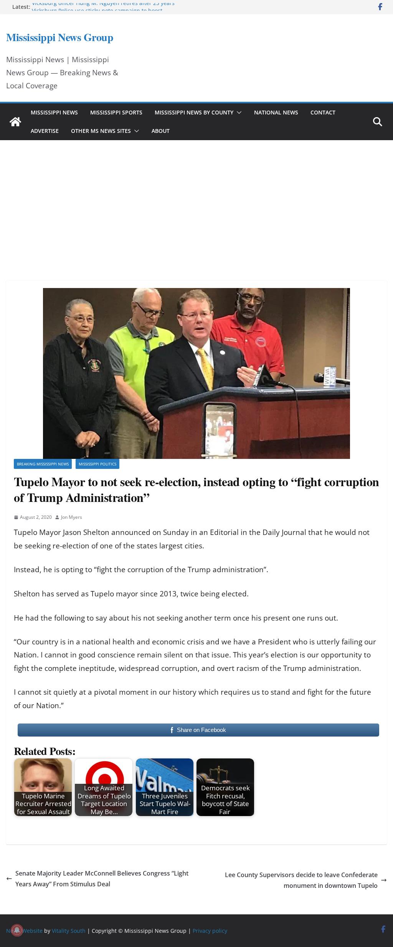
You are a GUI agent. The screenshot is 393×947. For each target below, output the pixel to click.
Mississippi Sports (116, 112)
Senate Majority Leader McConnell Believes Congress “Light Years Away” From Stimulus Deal (101, 879)
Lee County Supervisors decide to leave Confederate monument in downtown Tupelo (301, 880)
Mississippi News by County (194, 112)
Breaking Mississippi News (43, 464)
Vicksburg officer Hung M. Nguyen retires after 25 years (103, 6)
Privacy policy (210, 930)
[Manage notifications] (17, 930)
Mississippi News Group (59, 37)
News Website (24, 930)
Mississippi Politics (97, 464)
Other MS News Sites (101, 130)
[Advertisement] (196, 199)
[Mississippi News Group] (15, 122)
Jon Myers (71, 517)
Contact (322, 112)
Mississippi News (54, 112)
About (161, 130)
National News (276, 112)
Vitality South (69, 930)
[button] (237, 112)
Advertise (45, 130)
